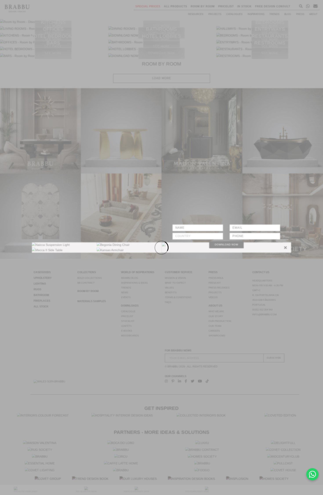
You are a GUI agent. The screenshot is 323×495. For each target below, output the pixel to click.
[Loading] (161, 247)
